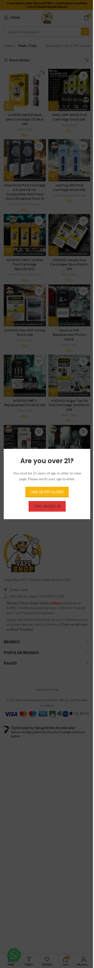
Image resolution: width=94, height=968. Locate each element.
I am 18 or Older (47, 492)
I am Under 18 (47, 506)
